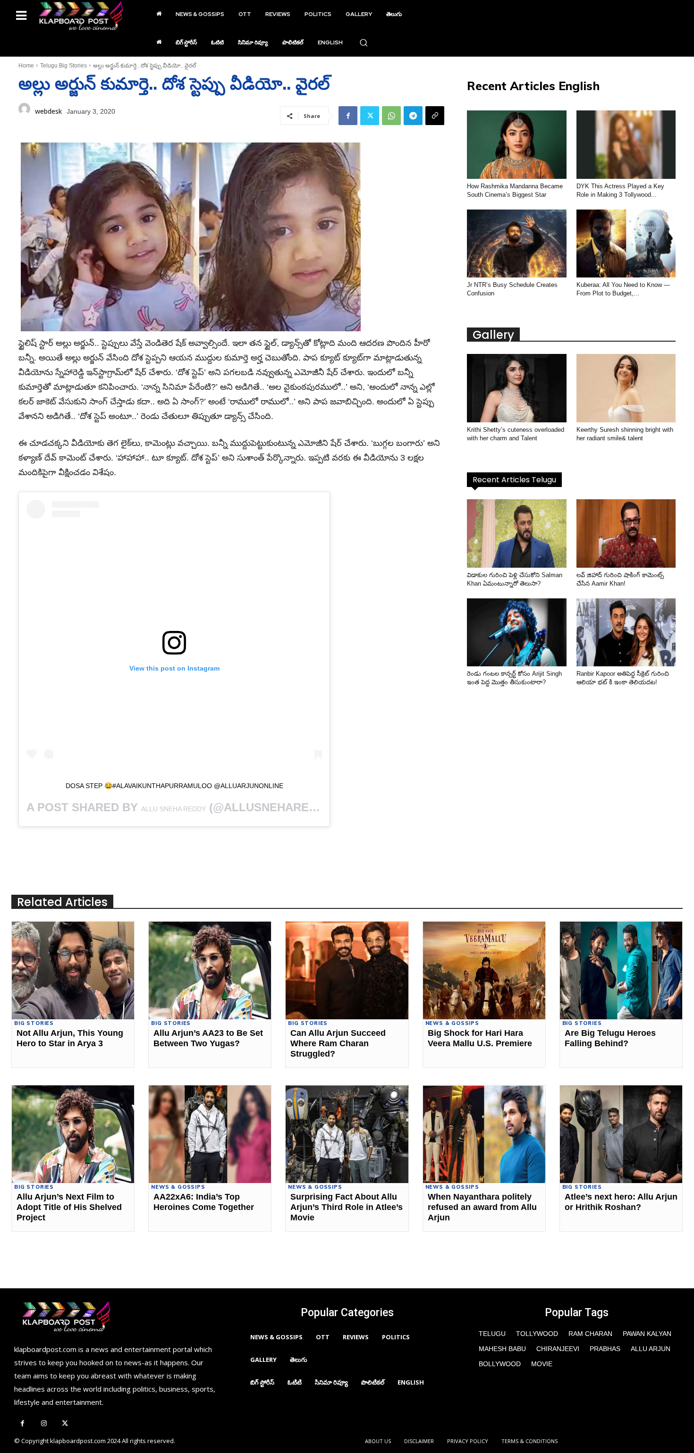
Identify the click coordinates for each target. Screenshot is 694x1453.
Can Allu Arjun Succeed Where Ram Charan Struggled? (338, 1043)
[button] (363, 42)
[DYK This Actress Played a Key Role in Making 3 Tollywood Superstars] (626, 144)
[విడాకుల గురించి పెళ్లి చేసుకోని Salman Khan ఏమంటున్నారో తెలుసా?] (516, 533)
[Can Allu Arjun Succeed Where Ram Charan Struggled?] (347, 970)
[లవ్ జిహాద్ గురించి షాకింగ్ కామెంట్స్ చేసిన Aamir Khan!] (626, 533)
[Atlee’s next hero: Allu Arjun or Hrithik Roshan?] (621, 1134)
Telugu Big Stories (63, 65)
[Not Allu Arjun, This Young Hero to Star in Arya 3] (73, 970)
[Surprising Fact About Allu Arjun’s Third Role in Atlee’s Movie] (347, 1134)
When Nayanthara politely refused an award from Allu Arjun (482, 1207)
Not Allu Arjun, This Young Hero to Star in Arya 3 (70, 1038)
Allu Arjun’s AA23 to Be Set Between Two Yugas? (208, 1038)
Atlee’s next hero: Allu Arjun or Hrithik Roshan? (621, 1202)
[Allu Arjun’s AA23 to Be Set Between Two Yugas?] (210, 970)
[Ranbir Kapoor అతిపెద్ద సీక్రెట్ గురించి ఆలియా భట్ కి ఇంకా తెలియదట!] (626, 632)
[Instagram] (43, 1424)
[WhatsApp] (391, 115)
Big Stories (34, 1023)
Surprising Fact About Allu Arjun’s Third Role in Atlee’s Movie (346, 1207)
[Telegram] (413, 115)
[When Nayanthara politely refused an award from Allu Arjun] (484, 1134)
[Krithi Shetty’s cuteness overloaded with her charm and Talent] (516, 388)
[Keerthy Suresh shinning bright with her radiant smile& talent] (626, 388)
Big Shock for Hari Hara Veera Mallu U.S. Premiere (480, 1038)
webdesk (48, 111)
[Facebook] (348, 115)
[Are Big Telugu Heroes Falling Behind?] (621, 970)
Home (26, 65)
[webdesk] (24, 111)
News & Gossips (452, 1023)
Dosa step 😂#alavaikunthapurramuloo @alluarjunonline (174, 785)
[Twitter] (369, 115)
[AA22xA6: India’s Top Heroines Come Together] (210, 1134)
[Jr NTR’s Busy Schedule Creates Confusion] (516, 244)
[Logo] (81, 16)
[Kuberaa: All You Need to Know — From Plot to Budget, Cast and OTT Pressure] (626, 244)
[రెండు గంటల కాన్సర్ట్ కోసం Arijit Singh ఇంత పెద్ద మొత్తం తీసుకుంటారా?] (516, 632)
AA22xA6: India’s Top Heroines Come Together (203, 1202)
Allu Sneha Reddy (173, 809)
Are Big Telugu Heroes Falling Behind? (610, 1038)
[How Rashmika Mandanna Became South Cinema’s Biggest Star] (516, 144)
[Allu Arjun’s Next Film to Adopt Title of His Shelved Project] (73, 1134)
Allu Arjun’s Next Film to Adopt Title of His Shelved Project (69, 1207)
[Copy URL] (434, 115)
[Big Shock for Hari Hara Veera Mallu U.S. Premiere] (484, 970)
